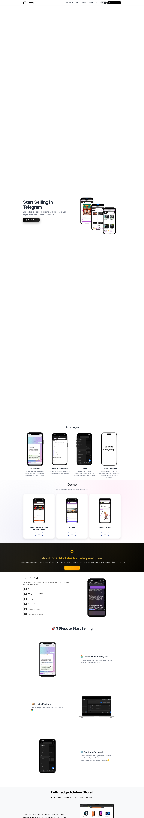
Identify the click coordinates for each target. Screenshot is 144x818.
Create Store (32, 220)
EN (105, 2)
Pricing (91, 2)
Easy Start (83, 2)
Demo (76, 2)
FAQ (96, 2)
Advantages (69, 2)
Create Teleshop (114, 3)
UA (102, 2)
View (38, 534)
